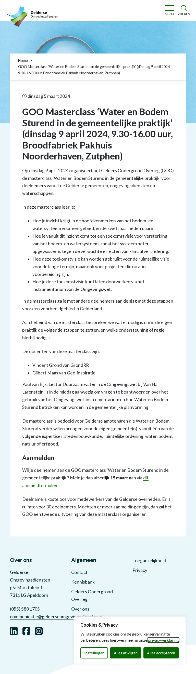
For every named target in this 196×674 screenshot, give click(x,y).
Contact (79, 572)
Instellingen (94, 653)
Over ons (80, 609)
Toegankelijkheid (149, 560)
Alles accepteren (161, 653)
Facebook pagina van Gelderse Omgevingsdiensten (26, 630)
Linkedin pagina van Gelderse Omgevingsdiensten (14, 630)
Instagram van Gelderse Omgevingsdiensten (39, 630)
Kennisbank (83, 582)
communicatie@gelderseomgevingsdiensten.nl (56, 616)
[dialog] (130, 640)
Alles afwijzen (126, 653)
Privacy (139, 570)
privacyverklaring (163, 640)
